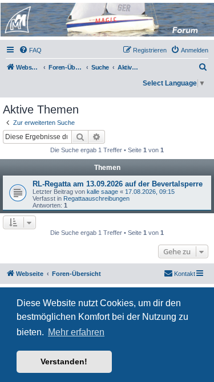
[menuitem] (30, 50)
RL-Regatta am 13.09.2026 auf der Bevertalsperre (118, 184)
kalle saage (102, 191)
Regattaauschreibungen (96, 198)
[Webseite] (106, 19)
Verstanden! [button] (64, 361)
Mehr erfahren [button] (76, 332)
